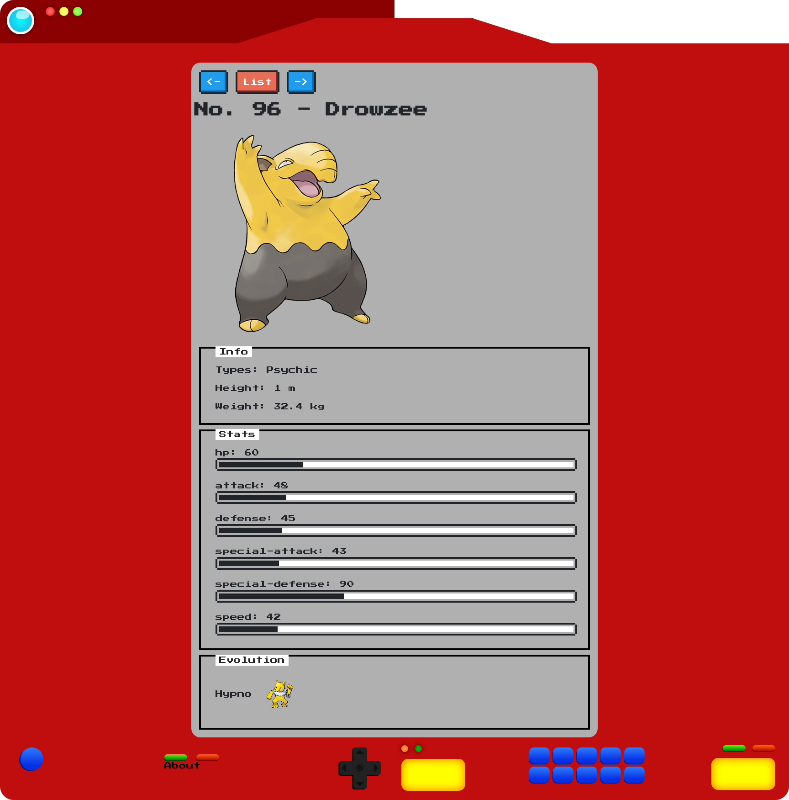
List (257, 82)
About (182, 765)
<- (213, 82)
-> (301, 82)
